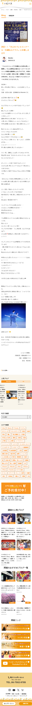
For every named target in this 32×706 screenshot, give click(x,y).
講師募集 (24, 694)
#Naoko (9, 428)
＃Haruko (4, 466)
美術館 (20, 463)
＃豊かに (17, 476)
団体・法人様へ (16, 694)
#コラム (23, 428)
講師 (11, 9)
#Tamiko (16, 428)
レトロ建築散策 (24, 447)
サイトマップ (23, 696)
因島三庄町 (5, 453)
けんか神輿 (11, 441)
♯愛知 (14, 437)
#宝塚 (23, 431)
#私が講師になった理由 (19, 434)
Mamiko (16, 9)
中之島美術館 (12, 450)
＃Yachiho (11, 469)
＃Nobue (25, 466)
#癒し (8, 434)
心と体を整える (6, 457)
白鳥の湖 (7, 460)
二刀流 (20, 450)
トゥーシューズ (6, 444)
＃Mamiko (12, 466)
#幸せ (3, 434)
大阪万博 (12, 453)
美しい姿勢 (13, 463)
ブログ (7, 9)
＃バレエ (4, 473)
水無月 (25, 457)
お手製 (3, 441)
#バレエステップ (15, 431)
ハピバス (14, 444)
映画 (13, 457)
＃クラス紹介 (19, 469)
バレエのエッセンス (24, 444)
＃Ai (25, 463)
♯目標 (19, 437)
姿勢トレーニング (21, 453)
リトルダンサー (6, 447)
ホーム (2, 9)
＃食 (28, 476)
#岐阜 (28, 431)
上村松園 (4, 450)
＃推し (3, 476)
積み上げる (5, 463)
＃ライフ (11, 473)
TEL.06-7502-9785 (16, 682)
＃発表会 (10, 476)
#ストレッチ (5, 431)
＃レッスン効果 (20, 473)
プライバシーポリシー (12, 696)
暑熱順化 (19, 457)
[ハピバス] (6, 4)
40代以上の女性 (6, 437)
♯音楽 (24, 437)
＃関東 (23, 476)
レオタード (15, 447)
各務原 (25, 450)
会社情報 (8, 693)
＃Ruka (4, 469)
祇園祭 (26, 460)
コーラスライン (20, 441)
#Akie (3, 428)
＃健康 (28, 473)
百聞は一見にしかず (17, 460)
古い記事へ (5, 370)
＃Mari (19, 466)
